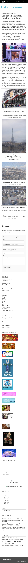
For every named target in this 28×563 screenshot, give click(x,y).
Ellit (3, 294)
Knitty (3, 297)
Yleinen (18, 545)
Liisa (9, 36)
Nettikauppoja (7, 510)
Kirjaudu (24, 1)
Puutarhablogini (5, 284)
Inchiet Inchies (14, 537)
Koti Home (10, 539)
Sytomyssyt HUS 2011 (7, 318)
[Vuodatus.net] (6, 559)
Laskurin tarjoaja (14, 482)
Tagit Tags (4, 545)
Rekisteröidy (18, 1)
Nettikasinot (8, 1)
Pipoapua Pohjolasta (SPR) (9, 460)
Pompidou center (18, 115)
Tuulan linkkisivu (6, 307)
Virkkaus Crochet (9, 545)
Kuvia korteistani (6, 283)
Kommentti (5, 255)
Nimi (4, 239)
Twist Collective (5, 308)
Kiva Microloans (6, 327)
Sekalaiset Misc (12, 218)
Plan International (6, 325)
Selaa (14, 1)
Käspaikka (4, 300)
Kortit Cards (5, 539)
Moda (3, 301)
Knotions (4, 298)
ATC (3, 537)
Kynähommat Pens (15, 539)
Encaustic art (6, 537)
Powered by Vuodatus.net (21, 561)
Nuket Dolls (23, 541)
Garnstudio (4, 295)
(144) (6, 502)
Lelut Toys (21, 539)
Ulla (3, 304)
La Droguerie (4, 64)
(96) (6, 503)
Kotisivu (10, 250)
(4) (6, 494)
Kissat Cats (21, 537)
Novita (3, 302)
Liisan (14, 24)
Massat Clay (4, 541)
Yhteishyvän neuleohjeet (7, 310)
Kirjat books (17, 537)
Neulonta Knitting (14, 541)
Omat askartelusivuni (7, 279)
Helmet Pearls (10, 537)
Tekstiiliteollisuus (6, 305)
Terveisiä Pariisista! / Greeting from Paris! (12, 17)
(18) (6, 495)
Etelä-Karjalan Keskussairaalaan (9, 472)
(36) (6, 499)
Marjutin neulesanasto (7, 288)
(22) (6, 497)
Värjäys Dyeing (14, 545)
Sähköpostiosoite (10, 244)
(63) (6, 500)
